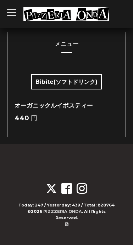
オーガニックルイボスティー (54, 105)
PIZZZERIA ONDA (62, 211)
